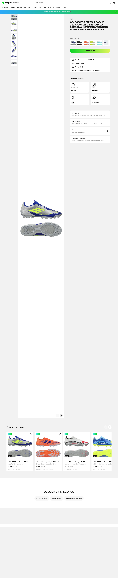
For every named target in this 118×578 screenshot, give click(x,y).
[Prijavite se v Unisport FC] (110, 3)
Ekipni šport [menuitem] (47, 7)
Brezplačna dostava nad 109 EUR (84, 59)
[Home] (13, 3)
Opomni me (88, 50)
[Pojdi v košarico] (114, 3)
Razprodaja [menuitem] (56, 7)
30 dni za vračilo (79, 63)
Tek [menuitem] (29, 7)
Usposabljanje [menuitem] (21, 7)
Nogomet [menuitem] (5, 7)
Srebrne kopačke (56, 498)
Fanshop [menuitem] (12, 7)
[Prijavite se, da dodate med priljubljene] (31, 433)
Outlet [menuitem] (64, 7)
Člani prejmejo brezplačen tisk (83, 67)
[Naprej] (61, 415)
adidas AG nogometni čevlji (74, 498)
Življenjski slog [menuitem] (36, 7)
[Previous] (105, 427)
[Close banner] (116, 12)
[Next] (110, 427)
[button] (14, 23)
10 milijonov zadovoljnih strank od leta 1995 (87, 70)
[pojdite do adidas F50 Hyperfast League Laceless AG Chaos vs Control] (106, 43)
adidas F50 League (41, 498)
